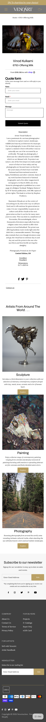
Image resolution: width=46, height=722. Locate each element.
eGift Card (27, 630)
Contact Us (6, 623)
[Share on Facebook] (19, 280)
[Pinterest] (28, 593)
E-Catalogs (27, 623)
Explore (23, 392)
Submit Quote (23, 123)
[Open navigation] (6, 9)
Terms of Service (9, 627)
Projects (26, 619)
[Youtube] (35, 593)
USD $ (6, 690)
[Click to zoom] (39, 29)
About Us (5, 619)
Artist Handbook (8, 650)
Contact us (10, 288)
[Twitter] (21, 593)
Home (15, 18)
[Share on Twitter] (23, 280)
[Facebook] (9, 593)
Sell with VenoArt (9, 646)
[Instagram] (14, 593)
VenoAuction (22, 714)
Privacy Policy (7, 630)
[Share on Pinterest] (27, 280)
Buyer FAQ (27, 627)
